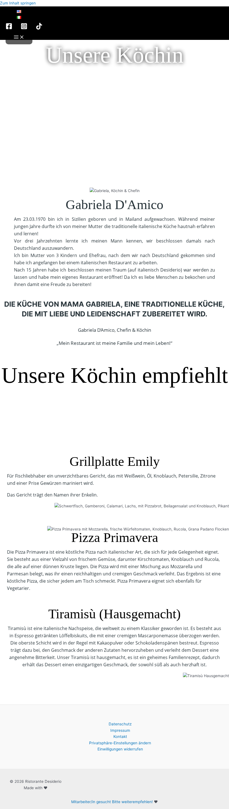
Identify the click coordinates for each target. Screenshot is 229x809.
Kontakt (120, 736)
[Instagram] (24, 28)
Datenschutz (120, 724)
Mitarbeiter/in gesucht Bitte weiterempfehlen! (112, 802)
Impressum (120, 730)
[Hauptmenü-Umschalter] (19, 37)
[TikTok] (39, 28)
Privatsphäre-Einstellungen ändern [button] (120, 743)
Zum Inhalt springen (18, 3)
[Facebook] (9, 28)
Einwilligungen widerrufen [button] (120, 749)
